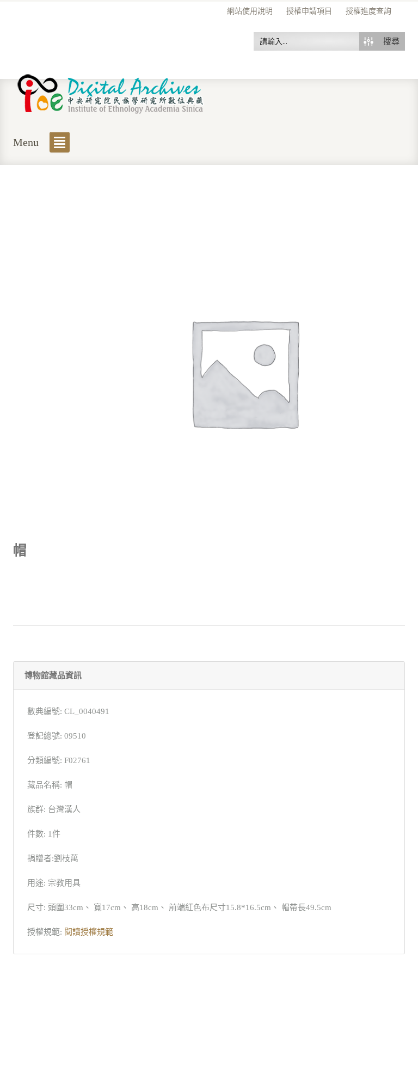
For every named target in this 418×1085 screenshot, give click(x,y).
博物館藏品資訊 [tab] (53, 675)
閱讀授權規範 (88, 932)
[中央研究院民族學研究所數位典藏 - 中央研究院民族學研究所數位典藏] (110, 92)
